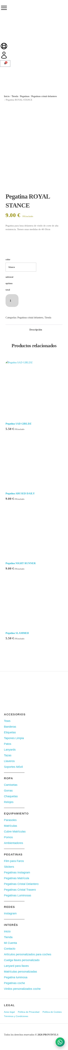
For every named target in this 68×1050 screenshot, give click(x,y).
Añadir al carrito (36, 298)
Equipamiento (16, 813)
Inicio (7, 96)
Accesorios (14, 714)
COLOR (8, 259)
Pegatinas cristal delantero (44, 96)
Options (9, 283)
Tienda (15, 96)
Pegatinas (24, 96)
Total (8, 290)
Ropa (8, 778)
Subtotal (9, 277)
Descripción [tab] (35, 329)
